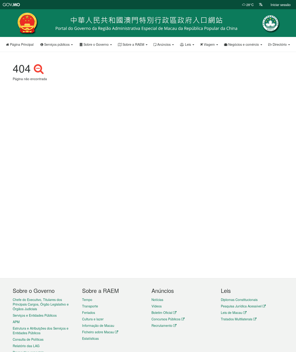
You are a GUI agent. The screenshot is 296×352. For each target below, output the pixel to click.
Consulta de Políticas (28, 339)
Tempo (87, 299)
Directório (280, 44)
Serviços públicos (57, 44)
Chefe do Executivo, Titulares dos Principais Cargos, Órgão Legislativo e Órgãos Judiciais (41, 304)
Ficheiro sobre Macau (98, 332)
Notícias (157, 299)
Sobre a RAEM (133, 44)
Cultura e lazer (93, 319)
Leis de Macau (231, 312)
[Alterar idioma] (260, 4)
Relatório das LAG (26, 345)
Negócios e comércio (243, 44)
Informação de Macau (98, 325)
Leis (188, 44)
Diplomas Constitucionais (239, 299)
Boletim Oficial (161, 312)
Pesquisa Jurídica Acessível (241, 306)
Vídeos (156, 306)
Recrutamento (161, 325)
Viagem (209, 44)
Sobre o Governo (96, 44)
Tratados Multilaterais (236, 319)
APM (16, 321)
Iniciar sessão (281, 4)
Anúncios (164, 44)
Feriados (88, 312)
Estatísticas (90, 338)
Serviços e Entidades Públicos (35, 315)
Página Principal (21, 44)
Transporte (90, 306)
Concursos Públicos (165, 319)
